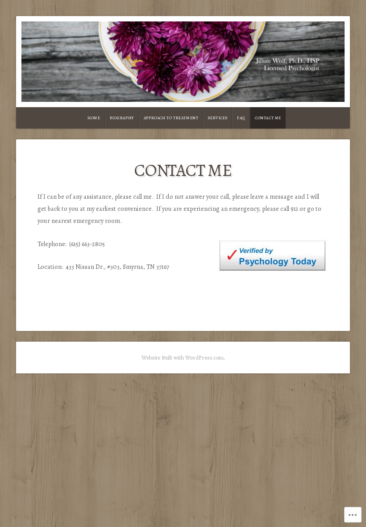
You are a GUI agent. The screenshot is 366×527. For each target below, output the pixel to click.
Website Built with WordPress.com (182, 357)
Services (217, 118)
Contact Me (268, 118)
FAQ (241, 118)
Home (93, 118)
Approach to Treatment (171, 118)
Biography (121, 118)
